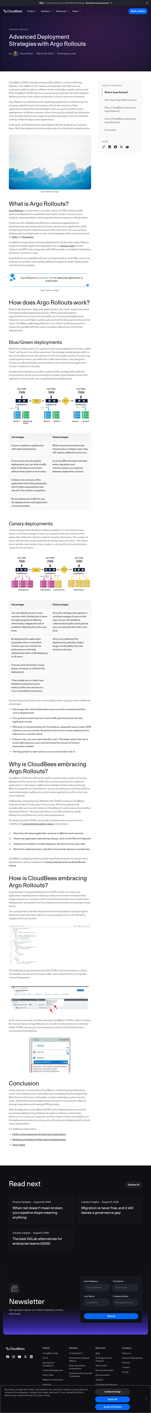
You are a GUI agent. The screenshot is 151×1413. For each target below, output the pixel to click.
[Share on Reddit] (127, 147)
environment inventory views (38, 823)
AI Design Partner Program (104, 1359)
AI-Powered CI (76, 1353)
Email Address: (91, 1281)
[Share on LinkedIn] (109, 147)
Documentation (103, 1375)
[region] (75, 1399)
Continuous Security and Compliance (80, 1374)
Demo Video (18, 1144)
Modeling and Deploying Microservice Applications (39, 1139)
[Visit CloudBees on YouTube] (19, 1357)
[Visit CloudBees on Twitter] (25, 1357)
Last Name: (90, 1296)
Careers (126, 1367)
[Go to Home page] (13, 11)
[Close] (146, 1399)
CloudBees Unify (50, 1353)
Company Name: (121, 1296)
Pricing (125, 1372)
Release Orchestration (52, 1379)
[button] (33, 11)
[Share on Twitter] (121, 147)
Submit (111, 1316)
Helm (15, 237)
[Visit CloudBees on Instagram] (13, 1357)
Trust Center (101, 1365)
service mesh (67, 245)
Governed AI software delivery (79, 1359)
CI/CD (45, 1358)
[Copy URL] (103, 147)
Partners (126, 1362)
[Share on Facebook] (115, 147)
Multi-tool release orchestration (77, 1367)
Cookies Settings (112, 1391)
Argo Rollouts (16, 210)
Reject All (112, 1399)
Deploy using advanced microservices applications (39, 1134)
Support (99, 1379)
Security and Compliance (48, 1364)
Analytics (46, 1384)
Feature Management (52, 1370)
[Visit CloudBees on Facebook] (7, 1357)
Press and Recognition (132, 1358)
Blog (98, 1353)
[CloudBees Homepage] (15, 1348)
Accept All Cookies (112, 1407)
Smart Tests (48, 1375)
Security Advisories (104, 1370)
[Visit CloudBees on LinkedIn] (31, 1357)
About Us (126, 1353)
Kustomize (27, 237)
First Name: (119, 1281)
